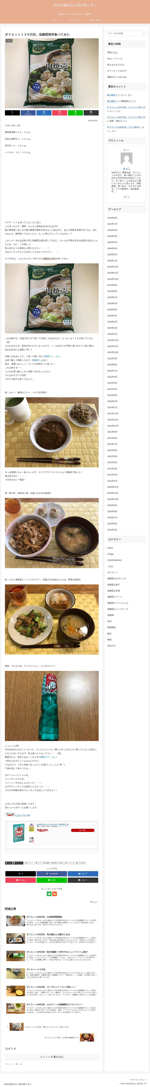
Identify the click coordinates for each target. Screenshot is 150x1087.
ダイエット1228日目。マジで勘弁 (123, 127)
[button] (91, 112)
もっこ (126, 168)
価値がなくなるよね (116, 77)
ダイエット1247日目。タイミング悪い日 (126, 107)
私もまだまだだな (115, 65)
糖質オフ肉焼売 (58, 863)
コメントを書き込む (52, 1056)
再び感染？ (112, 95)
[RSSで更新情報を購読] (54, 893)
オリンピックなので (116, 71)
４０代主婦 (81, 863)
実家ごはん (112, 52)
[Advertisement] (52, 190)
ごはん (10, 863)
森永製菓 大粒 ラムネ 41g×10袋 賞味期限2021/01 (53, 824)
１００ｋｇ (70, 863)
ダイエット (19, 863)
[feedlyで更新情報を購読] (49, 893)
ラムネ (40, 863)
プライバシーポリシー (138, 1080)
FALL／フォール (115, 58)
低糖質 (48, 863)
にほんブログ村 (22, 815)
